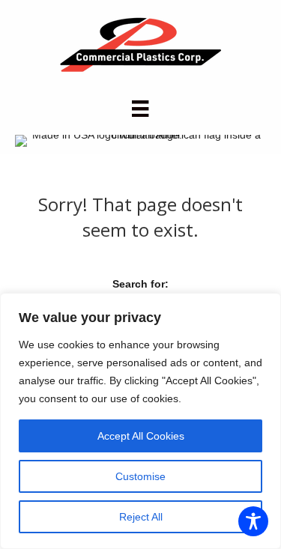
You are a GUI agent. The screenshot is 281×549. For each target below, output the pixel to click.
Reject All (141, 517)
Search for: (140, 284)
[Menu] (140, 108)
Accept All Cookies (140, 436)
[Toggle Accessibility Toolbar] (253, 521)
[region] (140, 421)
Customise (140, 476)
